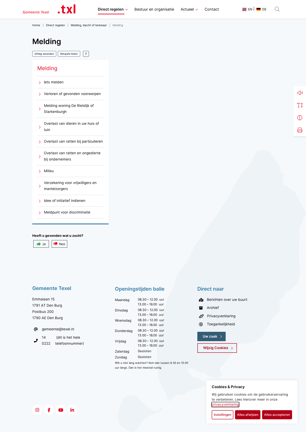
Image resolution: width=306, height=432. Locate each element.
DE (264, 9)
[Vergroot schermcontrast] (300, 117)
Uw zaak (210, 336)
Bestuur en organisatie (154, 9)
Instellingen (222, 415)
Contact (212, 9)
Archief (213, 308)
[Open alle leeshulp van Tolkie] (86, 54)
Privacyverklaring (221, 316)
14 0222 (48, 340)
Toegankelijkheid (221, 324)
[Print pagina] (300, 130)
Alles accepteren (277, 415)
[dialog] (252, 402)
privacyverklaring (225, 404)
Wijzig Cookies (215, 348)
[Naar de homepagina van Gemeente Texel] (49, 9)
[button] (300, 92)
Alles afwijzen (247, 415)
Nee (62, 244)
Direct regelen (111, 9)
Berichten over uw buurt (227, 299)
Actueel (187, 9)
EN (250, 9)
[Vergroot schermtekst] (300, 105)
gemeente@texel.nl (58, 329)
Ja (44, 244)
